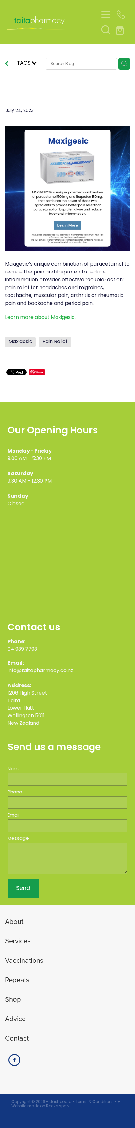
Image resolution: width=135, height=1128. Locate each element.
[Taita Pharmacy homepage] (52, 22)
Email (13, 815)
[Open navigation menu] (105, 14)
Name (15, 769)
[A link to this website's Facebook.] (14, 1060)
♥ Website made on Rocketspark (65, 1104)
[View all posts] (6, 64)
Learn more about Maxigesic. (40, 318)
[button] (105, 29)
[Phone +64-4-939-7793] (120, 14)
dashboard (60, 1102)
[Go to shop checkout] (120, 29)
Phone (15, 792)
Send (23, 888)
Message (18, 838)
